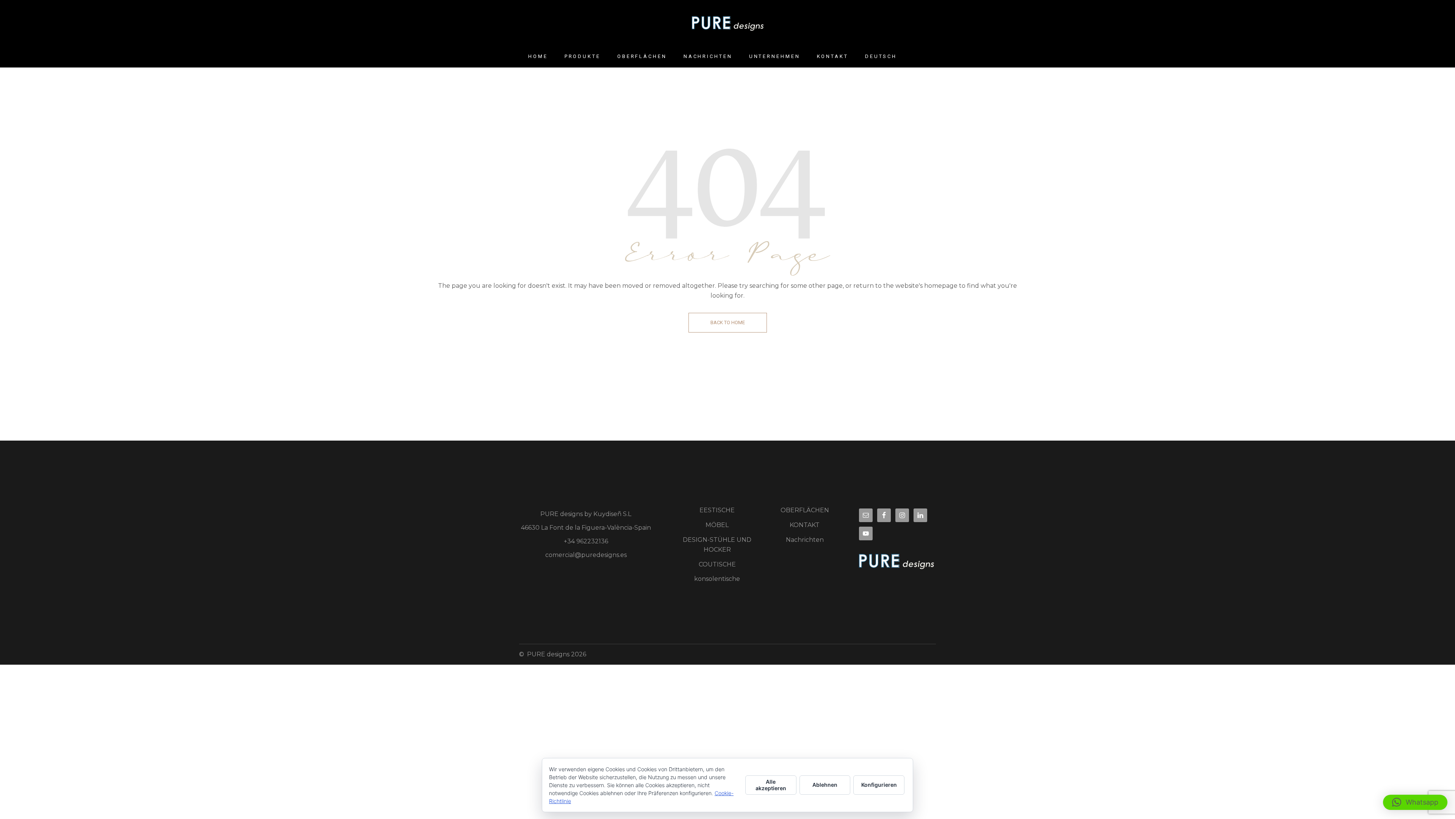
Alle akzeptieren (771, 784)
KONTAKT (805, 525)
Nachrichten (805, 539)
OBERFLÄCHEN (805, 510)
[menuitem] (881, 56)
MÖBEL (717, 525)
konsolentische (717, 578)
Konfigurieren (879, 784)
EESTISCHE (717, 510)
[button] (1415, 802)
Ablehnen (824, 784)
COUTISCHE (717, 564)
